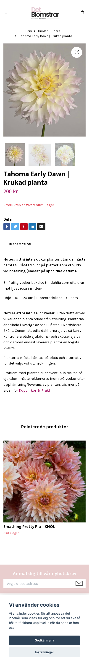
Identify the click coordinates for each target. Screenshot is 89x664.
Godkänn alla (44, 640)
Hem (28, 31)
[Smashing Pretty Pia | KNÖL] (44, 481)
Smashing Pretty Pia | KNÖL (29, 526)
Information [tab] (20, 244)
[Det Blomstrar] (45, 13)
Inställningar (44, 652)
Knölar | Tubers (49, 31)
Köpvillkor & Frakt (34, 390)
